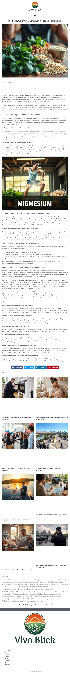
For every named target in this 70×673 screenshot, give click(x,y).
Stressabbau (19, 596)
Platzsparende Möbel (60, 592)
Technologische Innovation (53, 596)
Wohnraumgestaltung (10, 601)
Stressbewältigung (35, 596)
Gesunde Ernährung (28, 587)
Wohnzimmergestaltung (26, 601)
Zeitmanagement (38, 601)
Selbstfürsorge (44, 594)
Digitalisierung (43, 582)
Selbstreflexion (56, 594)
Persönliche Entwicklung (33, 592)
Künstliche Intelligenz (22, 589)
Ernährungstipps (12, 587)
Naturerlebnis (22, 592)
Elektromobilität (7, 584)
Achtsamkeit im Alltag (17, 580)
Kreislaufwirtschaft (7, 589)
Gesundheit (43, 587)
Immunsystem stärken (54, 587)
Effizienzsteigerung (55, 582)
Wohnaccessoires (63, 598)
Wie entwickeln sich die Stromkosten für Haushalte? (17, 569)
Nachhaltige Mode (47, 589)
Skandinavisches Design (8, 596)
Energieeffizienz (21, 584)
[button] (35, 15)
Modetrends (36, 589)
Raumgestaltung (20, 594)
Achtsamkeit (6, 580)
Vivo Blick (8, 651)
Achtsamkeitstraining (31, 580)
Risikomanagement (32, 594)
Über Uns (7, 664)
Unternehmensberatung (42, 599)
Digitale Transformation (29, 582)
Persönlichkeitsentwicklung (48, 591)
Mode (6, 658)
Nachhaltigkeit (10, 591)
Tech (6, 662)
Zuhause (7, 652)
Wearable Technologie (53, 598)
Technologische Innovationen (12, 599)
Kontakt (7, 666)
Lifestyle (7, 656)
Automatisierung (43, 580)
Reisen (7, 660)
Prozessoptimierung (7, 594)
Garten (7, 654)
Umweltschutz (28, 598)
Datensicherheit (15, 582)
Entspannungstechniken (48, 584)
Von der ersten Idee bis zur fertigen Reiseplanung (51, 514)
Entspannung (32, 584)
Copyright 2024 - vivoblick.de (35, 671)
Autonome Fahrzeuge (53, 580)
